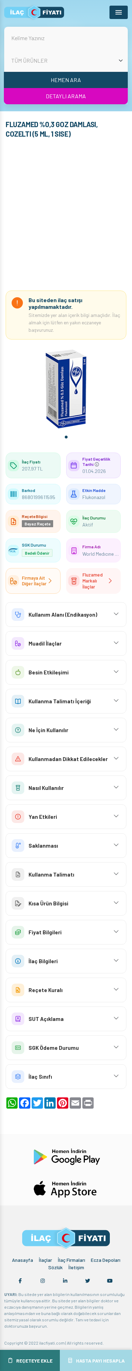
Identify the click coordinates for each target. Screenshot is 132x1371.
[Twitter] (87, 1280)
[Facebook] (20, 1280)
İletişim (76, 1267)
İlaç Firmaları (71, 1260)
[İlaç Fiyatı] (34, 12)
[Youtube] (109, 1280)
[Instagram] (42, 1280)
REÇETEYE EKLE (34, 1361)
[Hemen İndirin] (66, 1156)
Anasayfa (22, 1260)
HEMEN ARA (66, 79)
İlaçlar (45, 1260)
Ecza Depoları (105, 1260)
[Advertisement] (66, 216)
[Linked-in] (65, 1280)
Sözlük (55, 1267)
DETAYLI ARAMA (66, 96)
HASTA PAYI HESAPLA (100, 1361)
